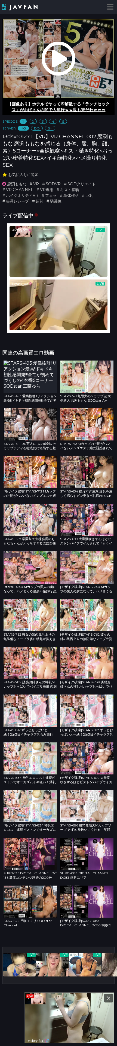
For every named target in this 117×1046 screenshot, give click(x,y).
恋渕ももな (16, 183)
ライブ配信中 (17, 215)
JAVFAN (24, 7)
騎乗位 (55, 201)
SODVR (53, 183)
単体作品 (71, 195)
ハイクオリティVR (22, 195)
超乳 (39, 201)
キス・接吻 (69, 189)
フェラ (51, 195)
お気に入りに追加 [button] (23, 174)
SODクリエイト (81, 183)
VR (36, 183)
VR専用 (46, 189)
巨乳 (89, 195)
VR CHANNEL (19, 189)
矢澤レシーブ (17, 201)
